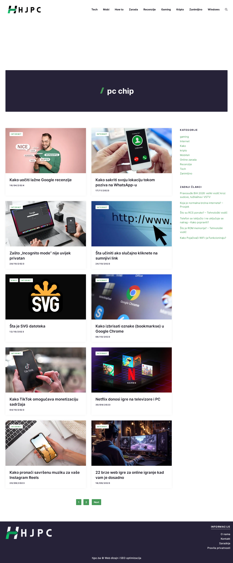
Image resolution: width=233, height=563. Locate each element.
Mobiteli (185, 155)
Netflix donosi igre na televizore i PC (128, 399)
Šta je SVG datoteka (27, 326)
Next (96, 502)
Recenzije (149, 9)
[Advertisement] (116, 44)
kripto (183, 150)
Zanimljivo (195, 9)
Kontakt (225, 538)
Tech (94, 9)
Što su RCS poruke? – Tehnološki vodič (203, 212)
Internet (16, 134)
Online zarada (188, 159)
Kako (14, 280)
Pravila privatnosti (218, 548)
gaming (184, 136)
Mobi (106, 9)
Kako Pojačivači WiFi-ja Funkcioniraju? (203, 237)
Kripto (180, 9)
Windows (214, 9)
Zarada (133, 9)
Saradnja (224, 543)
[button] (225, 9)
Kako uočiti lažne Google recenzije (41, 180)
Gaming (166, 9)
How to (119, 9)
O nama (225, 534)
